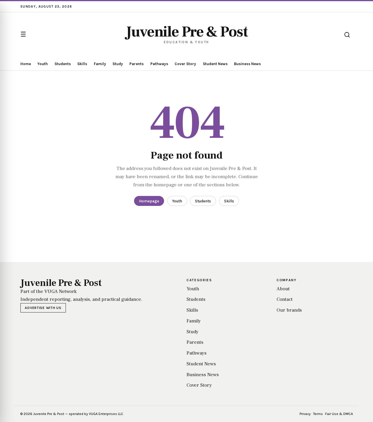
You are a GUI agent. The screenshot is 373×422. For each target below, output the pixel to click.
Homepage (149, 201)
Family (100, 64)
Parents (136, 64)
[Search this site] (347, 34)
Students (62, 64)
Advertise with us (43, 308)
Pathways (159, 64)
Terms (318, 414)
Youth (42, 64)
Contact (285, 299)
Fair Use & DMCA (339, 414)
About (283, 289)
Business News (247, 64)
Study (117, 64)
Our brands (289, 310)
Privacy (305, 414)
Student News (215, 64)
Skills (82, 64)
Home (25, 64)
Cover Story (185, 64)
